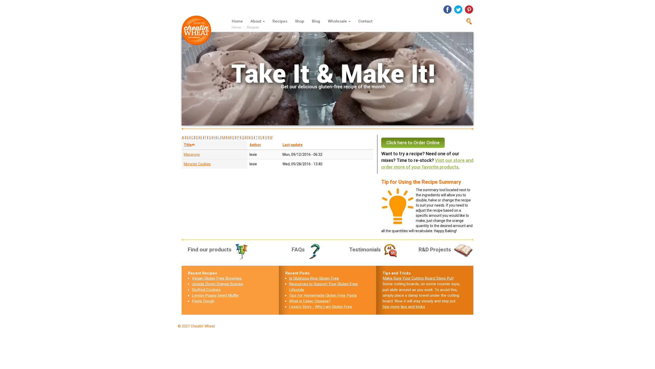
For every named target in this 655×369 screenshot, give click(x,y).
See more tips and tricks (404, 306)
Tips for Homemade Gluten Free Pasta (323, 295)
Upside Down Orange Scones (217, 284)
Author (255, 145)
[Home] (198, 30)
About (256, 21)
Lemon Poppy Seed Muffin (215, 295)
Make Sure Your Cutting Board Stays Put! (418, 278)
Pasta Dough (203, 301)
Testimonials (365, 250)
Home (237, 21)
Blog (316, 21)
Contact (365, 21)
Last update (292, 145)
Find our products (210, 250)
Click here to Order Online (413, 142)
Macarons (192, 154)
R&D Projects (435, 250)
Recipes (279, 21)
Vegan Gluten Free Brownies (217, 278)
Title (188, 145)
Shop (299, 21)
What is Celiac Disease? (310, 301)
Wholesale (338, 21)
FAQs (298, 250)
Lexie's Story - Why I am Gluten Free (320, 306)
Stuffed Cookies (206, 290)
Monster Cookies (197, 164)
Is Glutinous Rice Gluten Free (314, 278)
